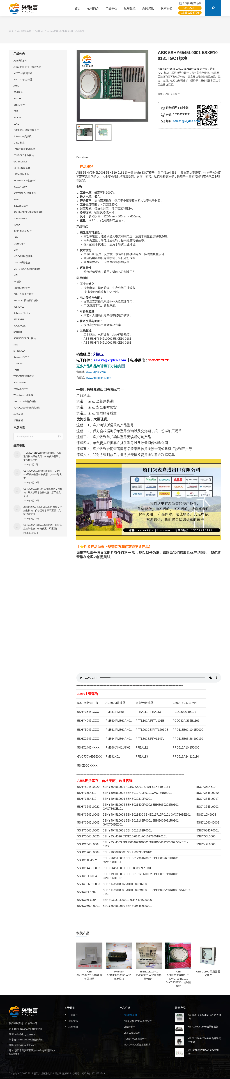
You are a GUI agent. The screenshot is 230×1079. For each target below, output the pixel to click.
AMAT (16, 85)
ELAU (16, 123)
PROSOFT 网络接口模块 (25, 300)
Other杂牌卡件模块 (23, 294)
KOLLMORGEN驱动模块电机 (28, 212)
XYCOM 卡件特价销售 (24, 401)
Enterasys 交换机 (22, 136)
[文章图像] (17, 454)
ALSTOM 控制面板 (23, 73)
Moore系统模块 (21, 262)
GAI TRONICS (20, 161)
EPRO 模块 (19, 142)
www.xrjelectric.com (98, 377)
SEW (15, 344)
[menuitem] (77, 8)
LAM (15, 237)
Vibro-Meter (19, 382)
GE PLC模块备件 (21, 167)
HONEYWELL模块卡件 (25, 180)
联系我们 (73, 1026)
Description (82, 157)
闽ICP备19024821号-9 (93, 1073)
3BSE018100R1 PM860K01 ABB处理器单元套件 (149, 975)
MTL (15, 275)
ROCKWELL (19, 325)
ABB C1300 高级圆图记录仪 (208, 973)
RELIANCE (18, 306)
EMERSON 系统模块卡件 (26, 130)
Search (59, 436)
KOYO (16, 224)
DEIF (15, 111)
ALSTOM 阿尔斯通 (23, 79)
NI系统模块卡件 (21, 287)
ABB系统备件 (172, 94)
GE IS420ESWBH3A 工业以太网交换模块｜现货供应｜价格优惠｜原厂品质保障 (42, 492)
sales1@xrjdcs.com (186, 121)
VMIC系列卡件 (21, 388)
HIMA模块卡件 (21, 174)
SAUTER (17, 332)
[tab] (82, 155)
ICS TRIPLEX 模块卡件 (24, 193)
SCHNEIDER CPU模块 (24, 338)
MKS (15, 249)
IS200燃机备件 (21, 205)
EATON (17, 117)
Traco (16, 369)
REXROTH (18, 319)
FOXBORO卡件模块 (23, 155)
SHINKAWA (19, 350)
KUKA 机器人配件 (22, 231)
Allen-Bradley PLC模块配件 (27, 67)
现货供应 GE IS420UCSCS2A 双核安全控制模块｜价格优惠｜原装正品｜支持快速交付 (42, 510)
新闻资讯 (73, 1020)
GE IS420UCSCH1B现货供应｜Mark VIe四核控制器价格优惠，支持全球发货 (42, 474)
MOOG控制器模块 (23, 256)
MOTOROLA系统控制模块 (26, 268)
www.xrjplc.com (96, 372)
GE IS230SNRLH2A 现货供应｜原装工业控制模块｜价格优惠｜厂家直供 (42, 526)
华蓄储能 (18, 420)
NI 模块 (17, 281)
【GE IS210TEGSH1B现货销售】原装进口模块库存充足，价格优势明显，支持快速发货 (42, 456)
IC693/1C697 (20, 186)
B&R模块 (18, 92)
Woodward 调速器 (23, 395)
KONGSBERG (20, 218)
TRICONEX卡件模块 (23, 376)
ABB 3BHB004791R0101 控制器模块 (89, 975)
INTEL (16, 199)
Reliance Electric (21, 313)
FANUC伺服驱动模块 (24, 149)
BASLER (17, 98)
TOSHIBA (18, 363)
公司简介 (73, 1014)
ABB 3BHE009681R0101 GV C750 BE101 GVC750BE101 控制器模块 (178, 978)
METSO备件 (19, 243)
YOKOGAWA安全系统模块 (26, 407)
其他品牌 (18, 414)
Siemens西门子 (21, 357)
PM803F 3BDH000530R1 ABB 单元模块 (119, 975)
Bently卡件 (19, 104)
